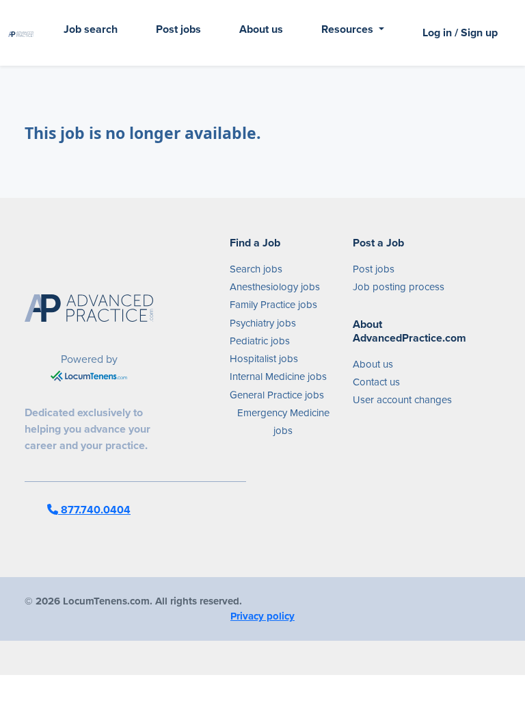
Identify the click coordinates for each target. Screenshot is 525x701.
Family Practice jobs (273, 304)
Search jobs (256, 269)
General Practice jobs (277, 395)
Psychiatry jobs (263, 323)
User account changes (402, 399)
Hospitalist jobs (264, 358)
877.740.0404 (94, 510)
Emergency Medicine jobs (283, 421)
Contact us (376, 382)
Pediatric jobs (260, 340)
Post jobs (178, 29)
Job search (91, 29)
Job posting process (398, 286)
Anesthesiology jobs (275, 286)
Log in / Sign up (460, 32)
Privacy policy (262, 616)
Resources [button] (348, 29)
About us (261, 29)
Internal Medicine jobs (278, 376)
